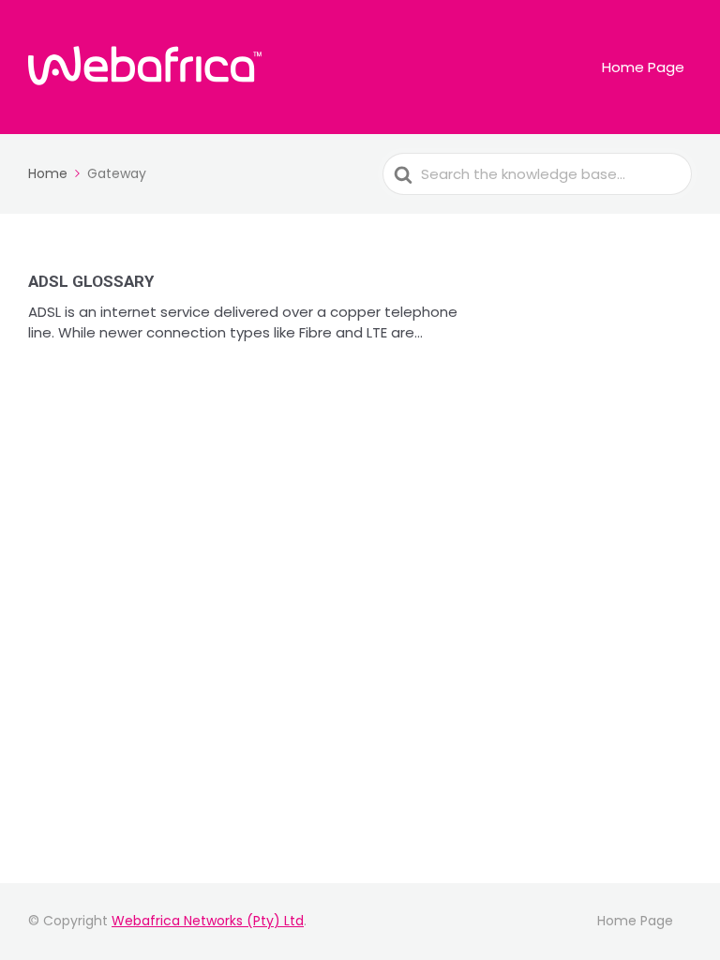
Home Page (643, 67)
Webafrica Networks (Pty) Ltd (208, 920)
